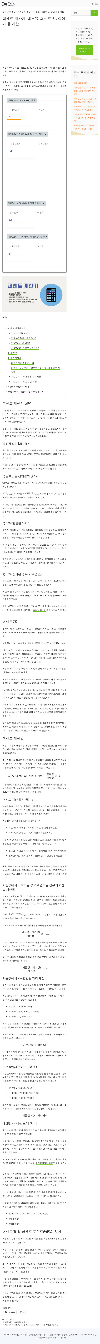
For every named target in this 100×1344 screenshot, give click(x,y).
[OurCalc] (8, 3)
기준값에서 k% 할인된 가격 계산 (26, 376)
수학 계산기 (12, 11)
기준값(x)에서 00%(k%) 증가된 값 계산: (26, 236)
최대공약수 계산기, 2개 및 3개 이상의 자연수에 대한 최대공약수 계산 (31, 1325)
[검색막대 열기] (92, 3)
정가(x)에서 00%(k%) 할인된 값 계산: (25, 203)
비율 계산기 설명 (37, 650)
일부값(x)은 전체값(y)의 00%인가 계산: (26, 134)
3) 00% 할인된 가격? (20, 343)
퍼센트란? (12, 353)
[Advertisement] (34, 46)
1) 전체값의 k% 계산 (20, 333)
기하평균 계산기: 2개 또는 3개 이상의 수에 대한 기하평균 (84, 90)
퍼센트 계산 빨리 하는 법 (22, 363)
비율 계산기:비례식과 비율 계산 (17, 1322)
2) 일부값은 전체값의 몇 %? (23, 338)
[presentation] (34, 776)
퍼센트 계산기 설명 (17, 328)
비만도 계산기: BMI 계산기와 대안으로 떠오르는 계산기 (85, 117)
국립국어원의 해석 (44, 1163)
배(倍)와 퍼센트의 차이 (18, 386)
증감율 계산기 (39, 610)
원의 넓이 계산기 (81, 83)
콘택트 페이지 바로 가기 (84, 50)
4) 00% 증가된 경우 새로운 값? (25, 348)
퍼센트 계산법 (14, 358)
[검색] (94, 13)
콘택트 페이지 (57, 1335)
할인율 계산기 (53, 562)
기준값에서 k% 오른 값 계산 (24, 381)
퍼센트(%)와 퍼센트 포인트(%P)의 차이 (26, 391)
